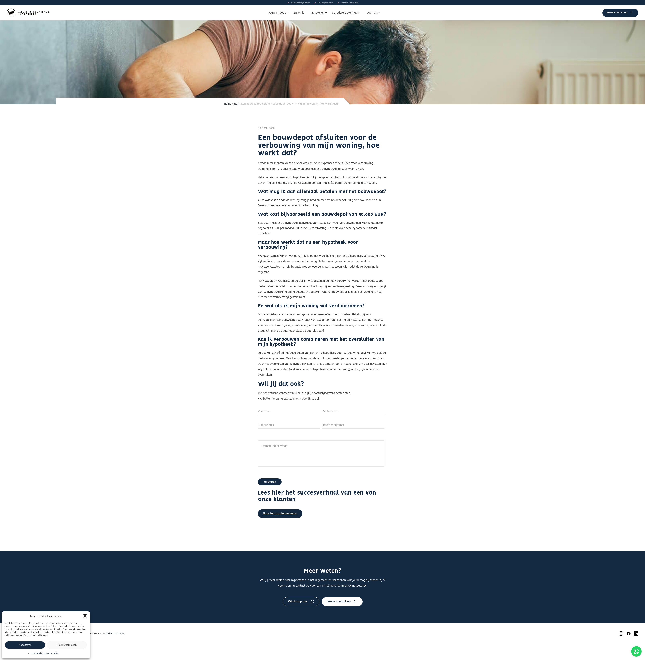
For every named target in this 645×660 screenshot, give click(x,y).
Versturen (269, 482)
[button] (85, 616)
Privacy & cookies (51, 653)
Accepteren (25, 644)
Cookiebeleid (36, 653)
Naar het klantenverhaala (280, 513)
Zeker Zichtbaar (115, 634)
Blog (236, 104)
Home (227, 104)
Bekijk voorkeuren (67, 644)
